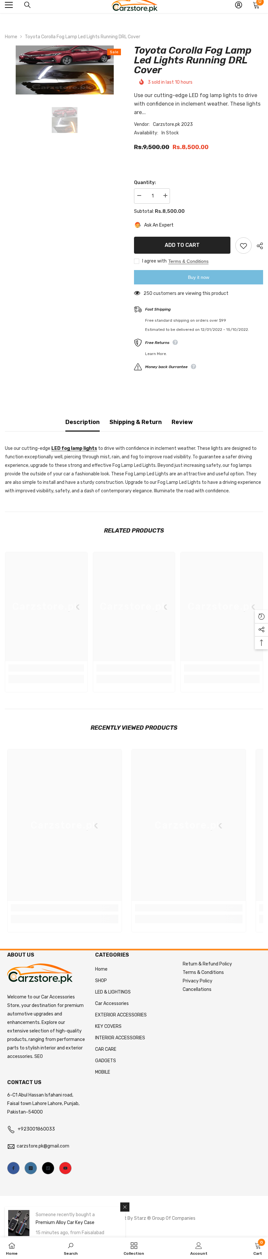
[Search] (27, 5)
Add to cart (182, 245)
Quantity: (145, 182)
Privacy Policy (197, 981)
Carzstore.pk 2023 (173, 124)
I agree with (154, 261)
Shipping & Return (135, 422)
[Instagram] (31, 1168)
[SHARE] (257, 246)
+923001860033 (36, 1129)
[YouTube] (65, 1168)
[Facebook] (13, 1168)
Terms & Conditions (188, 261)
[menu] (9, 5)
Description (82, 422)
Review (182, 422)
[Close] (124, 1207)
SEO (38, 1056)
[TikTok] (48, 1168)
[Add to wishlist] (243, 245)
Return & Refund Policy (207, 964)
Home (11, 37)
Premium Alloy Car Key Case (65, 1222)
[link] (46, 668)
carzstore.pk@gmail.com (43, 1146)
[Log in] (238, 5)
